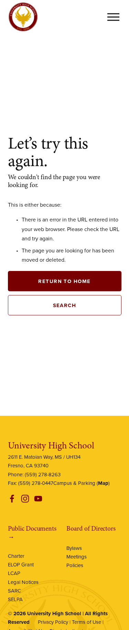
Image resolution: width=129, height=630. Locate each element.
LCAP (14, 573)
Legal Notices (23, 582)
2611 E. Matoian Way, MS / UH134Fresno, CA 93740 (44, 461)
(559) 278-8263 (43, 474)
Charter (16, 556)
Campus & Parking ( (80, 483)
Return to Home (64, 281)
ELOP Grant (21, 564)
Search (64, 305)
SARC (14, 590)
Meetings (76, 556)
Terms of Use (86, 622)
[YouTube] (38, 499)
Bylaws (74, 548)
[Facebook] (12, 499)
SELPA (15, 599)
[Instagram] (25, 499)
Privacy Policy (53, 622)
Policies (74, 565)
